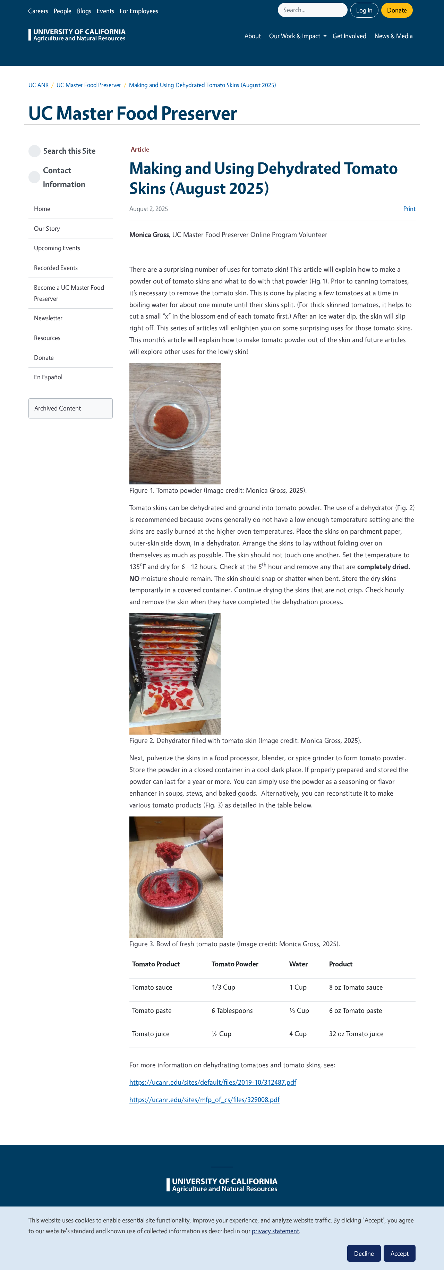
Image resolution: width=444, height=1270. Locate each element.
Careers (38, 11)
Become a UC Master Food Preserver (69, 293)
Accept (400, 1253)
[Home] (77, 36)
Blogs (84, 11)
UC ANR (38, 84)
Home (42, 208)
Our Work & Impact (294, 36)
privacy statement (275, 1231)
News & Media (394, 36)
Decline (364, 1253)
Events (105, 11)
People (62, 11)
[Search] (343, 10)
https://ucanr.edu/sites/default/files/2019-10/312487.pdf (212, 1082)
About (253, 36)
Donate (397, 10)
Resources (47, 337)
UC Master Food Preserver (89, 84)
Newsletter (48, 318)
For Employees (139, 11)
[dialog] (222, 1238)
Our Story (47, 228)
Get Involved (349, 36)
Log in (364, 10)
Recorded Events (56, 267)
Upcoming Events (57, 248)
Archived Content (57, 408)
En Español (48, 377)
